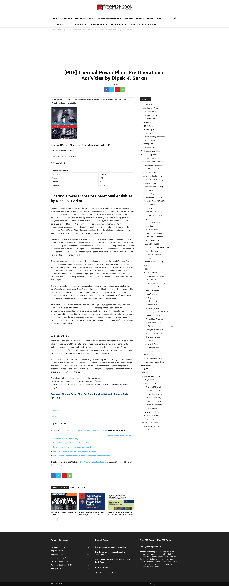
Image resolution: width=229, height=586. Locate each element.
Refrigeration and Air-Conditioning (160, 326)
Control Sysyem (152, 251)
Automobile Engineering (153, 187)
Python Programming (154, 233)
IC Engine (150, 297)
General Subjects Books (150, 376)
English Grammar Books (153, 408)
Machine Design (152, 301)
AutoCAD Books (149, 183)
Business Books (149, 111)
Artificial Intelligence (154, 212)
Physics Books (77, 24)
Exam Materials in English (153, 165)
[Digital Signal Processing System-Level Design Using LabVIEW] (92, 501)
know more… (155, 567)
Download (55, 410)
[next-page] (56, 519)
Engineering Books (63, 30)
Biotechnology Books (149, 154)
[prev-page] (52, 519)
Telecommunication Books (153, 362)
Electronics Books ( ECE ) (153, 262)
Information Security (154, 222)
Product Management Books (154, 137)
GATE (145, 369)
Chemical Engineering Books (154, 194)
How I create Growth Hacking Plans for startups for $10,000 (113, 560)
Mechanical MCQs (153, 308)
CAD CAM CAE (151, 280)
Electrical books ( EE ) (79, 30)
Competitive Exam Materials (152, 162)
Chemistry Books (97, 24)
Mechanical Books (61, 18)
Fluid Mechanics (152, 290)
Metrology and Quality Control (158, 312)
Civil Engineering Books (108, 18)
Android (149, 208)
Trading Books (149, 147)
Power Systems (152, 258)
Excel (148, 219)
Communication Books (150, 158)
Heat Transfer (151, 294)
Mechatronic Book (150, 344)
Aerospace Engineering (152, 176)
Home (53, 30)
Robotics (149, 351)
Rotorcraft (150, 190)
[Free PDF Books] (114, 8)
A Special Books (147, 104)
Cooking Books (149, 119)
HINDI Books (148, 126)
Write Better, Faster (102, 567)
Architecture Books (151, 108)
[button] (175, 19)
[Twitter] (111, 89)
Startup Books (149, 144)
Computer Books (155, 18)
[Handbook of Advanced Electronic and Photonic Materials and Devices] (121, 501)
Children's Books (150, 115)
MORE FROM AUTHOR (78, 488)
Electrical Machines (153, 254)
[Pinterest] (117, 89)
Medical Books (146, 430)
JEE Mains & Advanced (150, 426)
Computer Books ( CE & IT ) (154, 201)
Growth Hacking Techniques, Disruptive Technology (110, 553)
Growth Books (148, 122)
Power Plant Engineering (156, 319)
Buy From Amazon (58, 423)
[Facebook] (106, 89)
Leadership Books (150, 129)
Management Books (151, 412)
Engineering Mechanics (155, 283)
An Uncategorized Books (150, 151)
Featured (144, 372)
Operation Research (154, 315)
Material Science (152, 305)
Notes (145, 355)
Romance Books (149, 140)
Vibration (149, 340)
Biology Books (117, 24)
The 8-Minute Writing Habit (105, 573)
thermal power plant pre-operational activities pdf (86, 430)
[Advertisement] (114, 50)
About (163, 584)
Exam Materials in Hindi (153, 169)
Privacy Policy (154, 584)
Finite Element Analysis (155, 287)
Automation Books (153, 347)
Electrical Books (83, 18)
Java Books (150, 226)
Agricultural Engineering (153, 179)
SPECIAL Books (58, 24)
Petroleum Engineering (152, 358)
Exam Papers (146, 365)
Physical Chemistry (153, 401)
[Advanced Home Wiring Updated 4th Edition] (64, 501)
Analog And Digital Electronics (158, 247)
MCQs (145, 269)
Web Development (153, 240)
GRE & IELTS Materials (150, 423)
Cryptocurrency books (154, 215)
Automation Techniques (155, 276)
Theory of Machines (154, 333)
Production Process (153, 322)
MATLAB (146, 265)
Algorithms (150, 204)
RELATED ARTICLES (59, 488)
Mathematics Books (151, 415)
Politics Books (148, 133)
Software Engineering (154, 237)
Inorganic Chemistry (154, 394)
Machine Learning (153, 229)
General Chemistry (153, 390)
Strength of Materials (154, 330)
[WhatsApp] (122, 89)
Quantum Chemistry (154, 405)
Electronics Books (133, 18)
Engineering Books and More (143, 24)
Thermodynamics (153, 337)
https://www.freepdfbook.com (92, 462)
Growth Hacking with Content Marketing (110, 547)
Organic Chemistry (153, 398)
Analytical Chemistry (154, 387)
